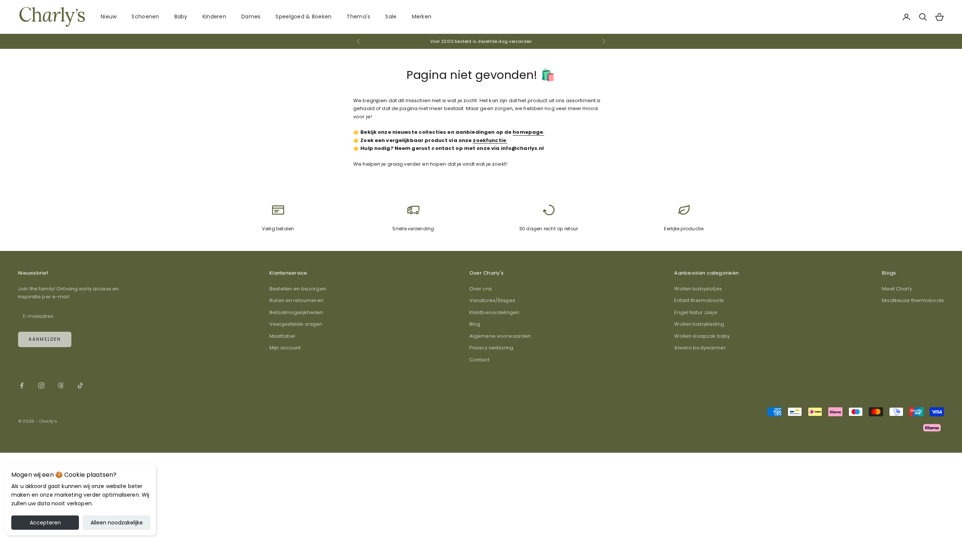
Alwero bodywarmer (700, 347)
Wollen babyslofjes (698, 288)
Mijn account (285, 347)
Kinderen (214, 16)
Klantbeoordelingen (494, 312)
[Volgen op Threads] (61, 385)
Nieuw (108, 16)
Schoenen (145, 16)
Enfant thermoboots (698, 300)
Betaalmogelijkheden (296, 312)
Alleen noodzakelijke (117, 522)
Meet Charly (897, 288)
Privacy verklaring (491, 347)
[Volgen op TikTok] (80, 385)
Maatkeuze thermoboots (913, 300)
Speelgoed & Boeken (303, 16)
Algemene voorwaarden (500, 336)
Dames (250, 16)
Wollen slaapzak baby (702, 336)
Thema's (358, 16)
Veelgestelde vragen (295, 324)
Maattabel (282, 336)
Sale (390, 16)
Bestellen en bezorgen (297, 288)
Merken (422, 16)
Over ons (480, 288)
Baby (181, 16)
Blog (475, 324)
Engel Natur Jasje (695, 312)
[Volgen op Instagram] (41, 385)
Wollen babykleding (699, 324)
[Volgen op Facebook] (22, 385)
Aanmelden (45, 339)
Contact (479, 359)
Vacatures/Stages (492, 300)
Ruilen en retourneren (296, 300)
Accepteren (45, 522)
